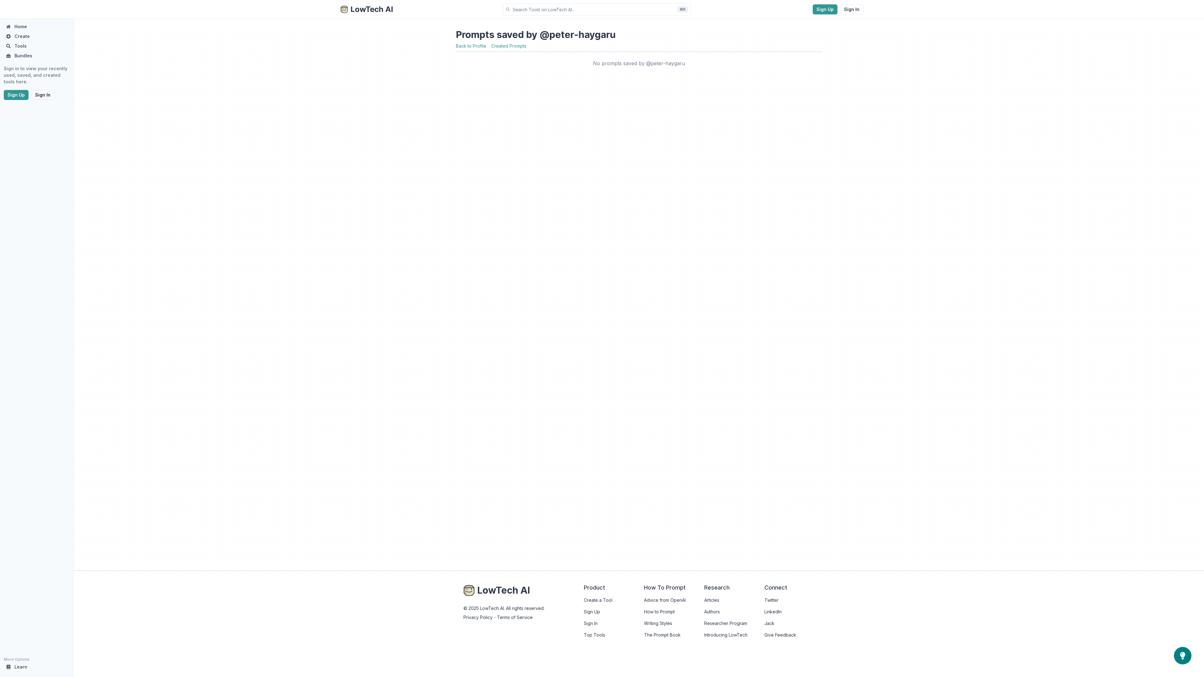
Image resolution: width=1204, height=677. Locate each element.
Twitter (771, 600)
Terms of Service (515, 617)
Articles (711, 600)
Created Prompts (508, 46)
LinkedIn (773, 611)
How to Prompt (659, 611)
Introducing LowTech (725, 635)
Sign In (851, 9)
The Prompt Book (662, 635)
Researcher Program (725, 623)
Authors (712, 611)
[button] (597, 9)
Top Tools (594, 635)
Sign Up (825, 9)
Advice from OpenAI (665, 600)
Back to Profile (471, 46)
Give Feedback (780, 635)
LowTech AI (503, 590)
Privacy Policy (478, 617)
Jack (769, 623)
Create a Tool (598, 600)
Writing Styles (658, 623)
